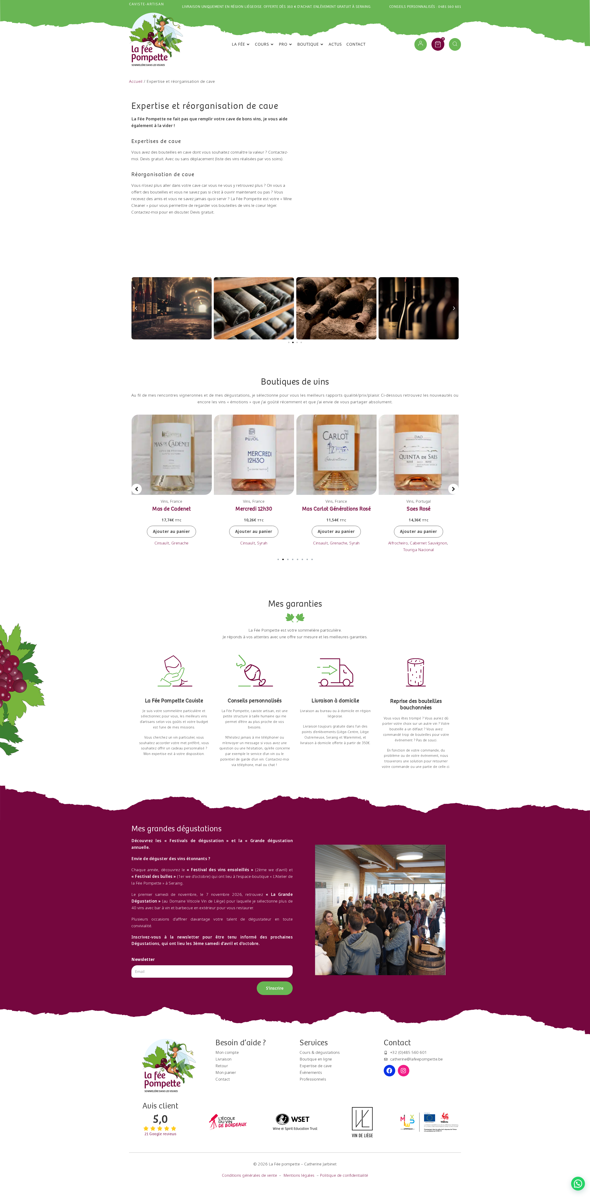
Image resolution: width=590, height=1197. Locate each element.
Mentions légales (299, 1175)
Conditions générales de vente (249, 1175)
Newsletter (143, 959)
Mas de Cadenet (171, 508)
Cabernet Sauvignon (428, 543)
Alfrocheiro (398, 543)
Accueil (136, 81)
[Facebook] (389, 1070)
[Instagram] (403, 1070)
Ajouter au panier (171, 531)
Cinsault (161, 543)
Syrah (262, 543)
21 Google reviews (161, 1134)
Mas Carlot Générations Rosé (336, 508)
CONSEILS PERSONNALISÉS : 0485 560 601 (425, 7)
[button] (241, 44)
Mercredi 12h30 (254, 508)
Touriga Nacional (418, 549)
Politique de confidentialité (344, 1175)
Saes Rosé (419, 508)
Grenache (180, 543)
